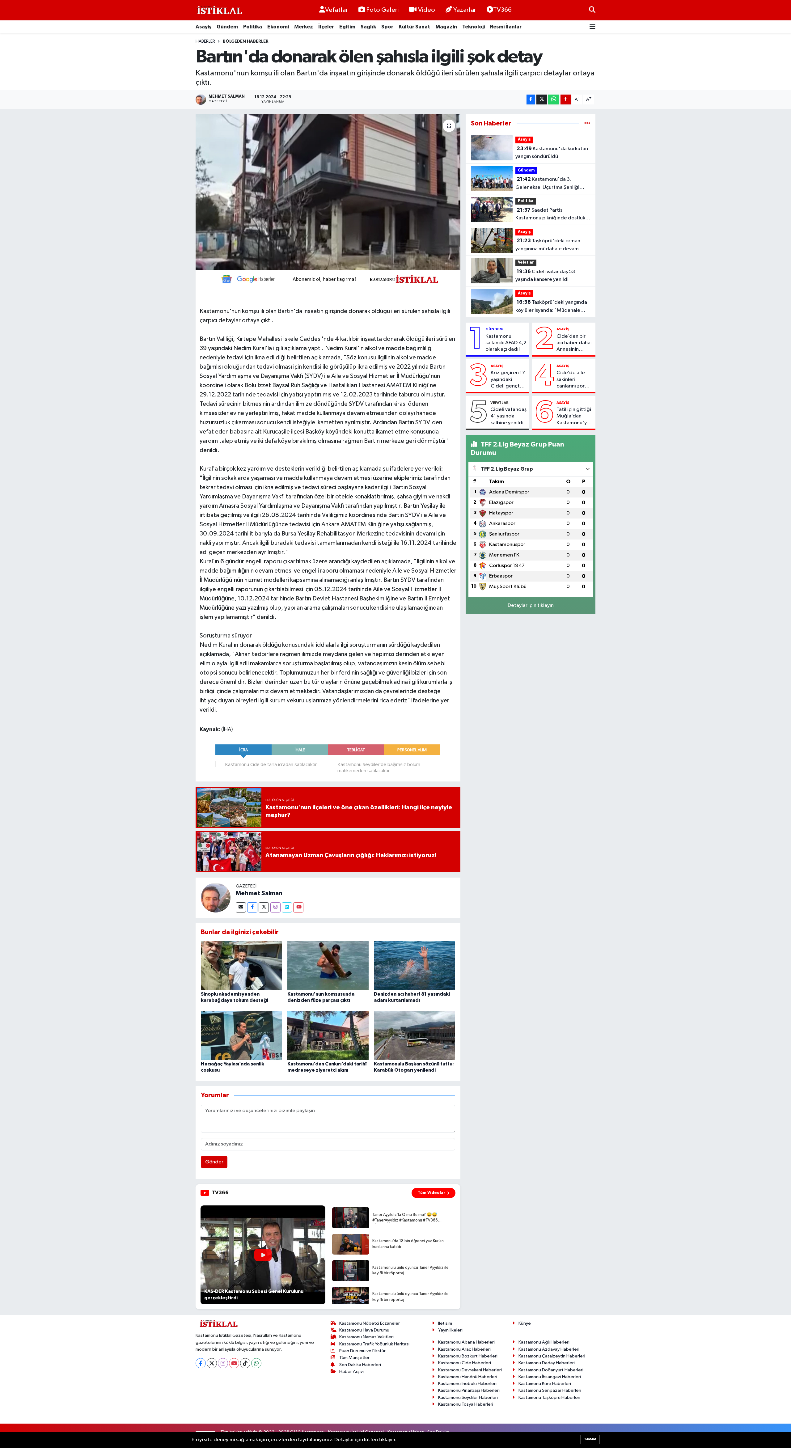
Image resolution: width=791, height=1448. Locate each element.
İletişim (445, 1323)
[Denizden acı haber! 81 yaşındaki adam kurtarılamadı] (414, 965)
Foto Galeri (382, 9)
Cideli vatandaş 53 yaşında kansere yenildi (545, 275)
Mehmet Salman (259, 893)
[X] (212, 1363)
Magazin (446, 26)
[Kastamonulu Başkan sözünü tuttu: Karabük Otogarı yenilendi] (414, 1035)
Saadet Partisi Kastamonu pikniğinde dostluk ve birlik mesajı (550, 214)
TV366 (502, 9)
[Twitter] (264, 907)
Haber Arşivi (351, 1371)
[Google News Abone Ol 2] (327, 278)
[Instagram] (275, 907)
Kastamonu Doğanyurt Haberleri (550, 1370)
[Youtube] (298, 907)
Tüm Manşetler (354, 1357)
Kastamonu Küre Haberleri (544, 1383)
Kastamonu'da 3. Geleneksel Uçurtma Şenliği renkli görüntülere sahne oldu (549, 183)
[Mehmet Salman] (216, 897)
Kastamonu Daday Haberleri (546, 1363)
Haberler (205, 41)
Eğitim (347, 26)
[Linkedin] (287, 907)
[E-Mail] (241, 907)
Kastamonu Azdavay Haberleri (548, 1349)
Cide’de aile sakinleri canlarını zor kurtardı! (570, 379)
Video (426, 9)
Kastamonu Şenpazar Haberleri (549, 1390)
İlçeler (326, 26)
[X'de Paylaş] (541, 100)
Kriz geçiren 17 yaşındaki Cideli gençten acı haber (508, 379)
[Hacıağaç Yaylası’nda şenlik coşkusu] (241, 1035)
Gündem (227, 26)
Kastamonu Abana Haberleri (466, 1342)
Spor (387, 26)
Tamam (590, 1439)
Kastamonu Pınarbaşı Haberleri (469, 1390)
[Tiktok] (245, 1363)
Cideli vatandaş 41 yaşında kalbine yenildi (508, 416)
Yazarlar (464, 9)
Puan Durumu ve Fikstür (362, 1351)
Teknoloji (473, 26)
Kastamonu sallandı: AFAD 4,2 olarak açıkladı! (506, 343)
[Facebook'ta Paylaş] (531, 100)
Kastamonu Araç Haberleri (464, 1349)
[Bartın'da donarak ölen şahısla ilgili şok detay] (328, 191)
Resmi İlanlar (506, 26)
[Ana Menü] (592, 27)
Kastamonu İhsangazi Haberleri (549, 1376)
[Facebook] (252, 907)
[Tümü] (587, 123)
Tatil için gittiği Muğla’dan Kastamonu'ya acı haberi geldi (574, 416)
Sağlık (368, 26)
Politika (252, 26)
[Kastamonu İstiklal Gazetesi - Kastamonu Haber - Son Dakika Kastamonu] (219, 10)
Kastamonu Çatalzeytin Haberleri (551, 1356)
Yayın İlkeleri (450, 1330)
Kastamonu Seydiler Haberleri (468, 1397)
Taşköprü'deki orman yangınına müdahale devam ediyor (547, 245)
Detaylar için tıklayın (531, 605)
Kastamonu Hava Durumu (364, 1330)
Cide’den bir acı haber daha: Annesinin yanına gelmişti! (574, 343)
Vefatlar (336, 9)
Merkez (303, 26)
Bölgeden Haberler (246, 41)
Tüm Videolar (431, 1193)
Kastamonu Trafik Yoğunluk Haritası (374, 1344)
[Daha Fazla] (565, 100)
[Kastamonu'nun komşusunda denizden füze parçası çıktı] (328, 965)
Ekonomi (278, 26)
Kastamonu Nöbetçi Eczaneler (369, 1323)
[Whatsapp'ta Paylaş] (553, 100)
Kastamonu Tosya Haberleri (465, 1404)
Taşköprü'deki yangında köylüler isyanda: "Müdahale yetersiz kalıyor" (551, 306)
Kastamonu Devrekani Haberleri (470, 1370)
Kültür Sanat (414, 26)
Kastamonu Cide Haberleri (464, 1363)
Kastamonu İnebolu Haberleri (467, 1383)
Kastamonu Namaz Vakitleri (366, 1337)
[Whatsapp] (256, 1363)
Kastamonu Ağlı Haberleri (543, 1342)
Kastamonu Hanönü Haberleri (467, 1376)
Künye (524, 1323)
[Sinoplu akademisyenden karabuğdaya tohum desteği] (241, 965)
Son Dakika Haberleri (360, 1364)
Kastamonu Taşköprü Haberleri (549, 1397)
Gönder (214, 1162)
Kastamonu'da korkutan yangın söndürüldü (551, 152)
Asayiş (203, 26)
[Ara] (592, 10)
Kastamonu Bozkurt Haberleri (467, 1356)
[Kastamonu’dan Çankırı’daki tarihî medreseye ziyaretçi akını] (328, 1035)
